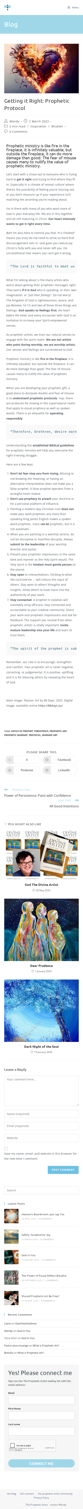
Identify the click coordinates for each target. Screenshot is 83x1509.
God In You (29, 1255)
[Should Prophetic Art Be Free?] (11, 1298)
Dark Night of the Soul (41, 1046)
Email (11, 1392)
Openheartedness (26, 1323)
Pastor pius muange (16, 1345)
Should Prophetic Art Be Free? (41, 1296)
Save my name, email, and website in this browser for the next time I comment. (40, 1156)
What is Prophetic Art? (46, 1345)
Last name (14, 1424)
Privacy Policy (41, 1497)
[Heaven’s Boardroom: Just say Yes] (11, 1216)
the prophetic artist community (55, 1493)
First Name (14, 1408)
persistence (41, 731)
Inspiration (38, 126)
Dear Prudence (41, 965)
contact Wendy (58, 1504)
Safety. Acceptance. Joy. (36, 1235)
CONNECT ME (41, 1463)
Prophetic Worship (16, 735)
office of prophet (22, 731)
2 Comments (48, 1259)
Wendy (14, 121)
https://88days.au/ (50, 705)
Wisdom (57, 126)
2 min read (17, 126)
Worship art (49, 735)
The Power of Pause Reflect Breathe (44, 1275)
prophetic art (58, 731)
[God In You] (11, 1257)
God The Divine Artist (41, 884)
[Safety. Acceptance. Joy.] (11, 1237)
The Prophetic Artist (37, 1504)
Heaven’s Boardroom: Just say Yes (43, 1214)
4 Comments (48, 1300)
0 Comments (18, 131)
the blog (11, 1493)
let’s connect (27, 1493)
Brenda (8, 1353)
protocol (35, 735)
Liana (7, 1323)
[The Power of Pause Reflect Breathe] (11, 1277)
